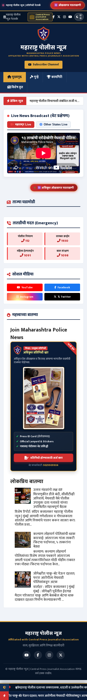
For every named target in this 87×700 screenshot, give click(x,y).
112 (27, 241)
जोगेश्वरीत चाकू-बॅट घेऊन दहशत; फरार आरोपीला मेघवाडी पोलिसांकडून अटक (54, 578)
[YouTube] (27, 655)
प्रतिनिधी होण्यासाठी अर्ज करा (46, 457)
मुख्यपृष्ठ (16, 77)
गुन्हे (36, 77)
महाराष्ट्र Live (23, 124)
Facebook (64, 287)
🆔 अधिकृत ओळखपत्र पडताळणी (55, 187)
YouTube (27, 287)
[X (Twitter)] (58, 17)
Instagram (26, 296)
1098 (64, 255)
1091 (27, 255)
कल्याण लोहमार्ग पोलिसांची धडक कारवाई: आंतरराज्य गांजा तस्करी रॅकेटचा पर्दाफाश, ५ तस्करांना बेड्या (54, 540)
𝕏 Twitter (64, 296)
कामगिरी (56, 77)
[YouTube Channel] (70, 17)
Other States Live (55, 124)
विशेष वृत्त (17, 87)
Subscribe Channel (46, 64)
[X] (61, 655)
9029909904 (50, 465)
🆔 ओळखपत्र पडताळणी (67, 5)
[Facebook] (54, 17)
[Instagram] (64, 17)
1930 (64, 241)
